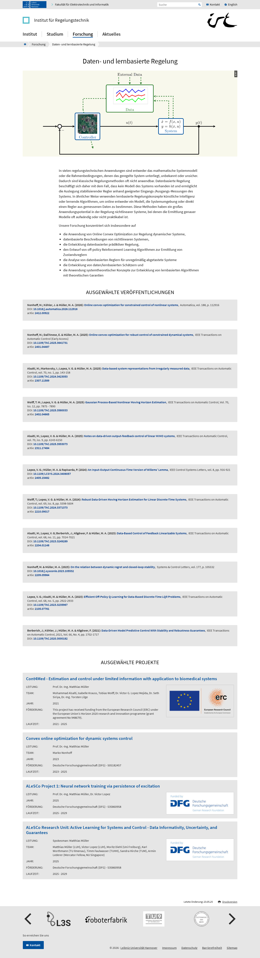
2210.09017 (42, 511)
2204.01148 (42, 545)
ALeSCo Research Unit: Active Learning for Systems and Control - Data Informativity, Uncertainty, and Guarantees (121, 830)
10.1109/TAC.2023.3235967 (50, 605)
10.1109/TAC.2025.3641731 (50, 343)
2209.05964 (42, 575)
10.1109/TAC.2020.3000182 (50, 638)
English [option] (232, 4)
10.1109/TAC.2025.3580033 (50, 410)
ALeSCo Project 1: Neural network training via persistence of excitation (93, 786)
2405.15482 (42, 478)
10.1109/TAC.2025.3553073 (50, 444)
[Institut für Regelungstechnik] (23, 44)
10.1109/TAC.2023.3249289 (50, 541)
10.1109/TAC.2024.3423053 (50, 376)
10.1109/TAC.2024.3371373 (50, 507)
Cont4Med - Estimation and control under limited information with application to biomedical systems (121, 678)
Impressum (169, 948)
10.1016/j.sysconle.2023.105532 (53, 571)
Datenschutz (189, 948)
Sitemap (232, 948)
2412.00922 (42, 313)
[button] (28, 919)
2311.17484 (42, 448)
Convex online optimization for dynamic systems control (79, 738)
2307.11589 (42, 380)
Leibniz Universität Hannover (138, 948)
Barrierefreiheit (212, 948)
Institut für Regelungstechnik (61, 20)
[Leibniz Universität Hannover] (34, 4)
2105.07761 (42, 609)
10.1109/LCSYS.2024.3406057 (52, 474)
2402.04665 (42, 414)
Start (199, 4)
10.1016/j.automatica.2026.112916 (55, 309)
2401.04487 (42, 347)
